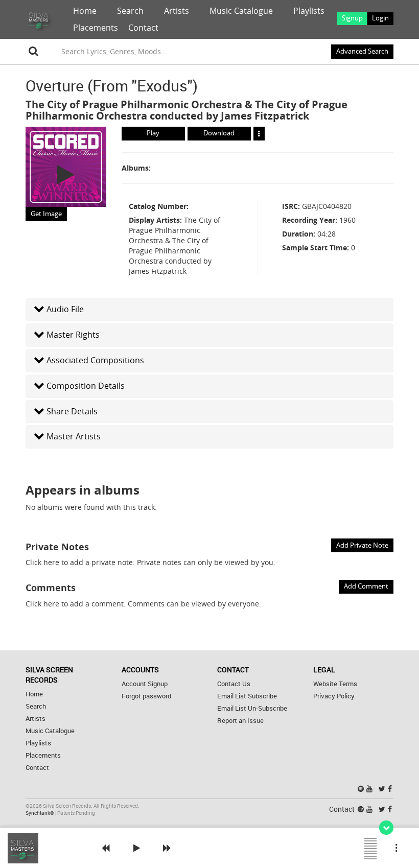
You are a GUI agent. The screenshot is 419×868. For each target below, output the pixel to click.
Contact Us (233, 683)
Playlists (308, 10)
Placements (95, 27)
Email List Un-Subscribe (252, 708)
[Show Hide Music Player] (386, 827)
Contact (143, 27)
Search (130, 10)
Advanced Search (362, 51)
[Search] (34, 51)
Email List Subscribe (247, 696)
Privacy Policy (334, 696)
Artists (176, 10)
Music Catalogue (241, 10)
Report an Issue (240, 720)
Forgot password (146, 696)
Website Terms (335, 683)
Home (85, 10)
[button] (209, 309)
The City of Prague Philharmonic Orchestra (134, 104)
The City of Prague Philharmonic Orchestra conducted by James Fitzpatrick (186, 110)
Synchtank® (40, 813)
